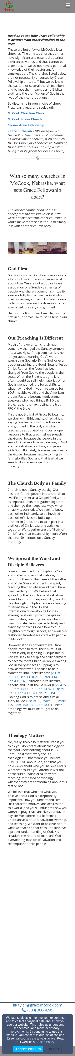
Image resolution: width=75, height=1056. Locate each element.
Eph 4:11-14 (16, 681)
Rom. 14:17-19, (23, 689)
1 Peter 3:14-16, (51, 677)
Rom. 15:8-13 (23, 705)
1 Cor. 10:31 (42, 705)
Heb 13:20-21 (29, 677)
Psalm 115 (49, 701)
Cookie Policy (44, 1042)
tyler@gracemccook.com (40, 1005)
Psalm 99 (33, 701)
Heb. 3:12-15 (45, 693)
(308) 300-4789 (40, 1010)
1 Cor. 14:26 (42, 689)
